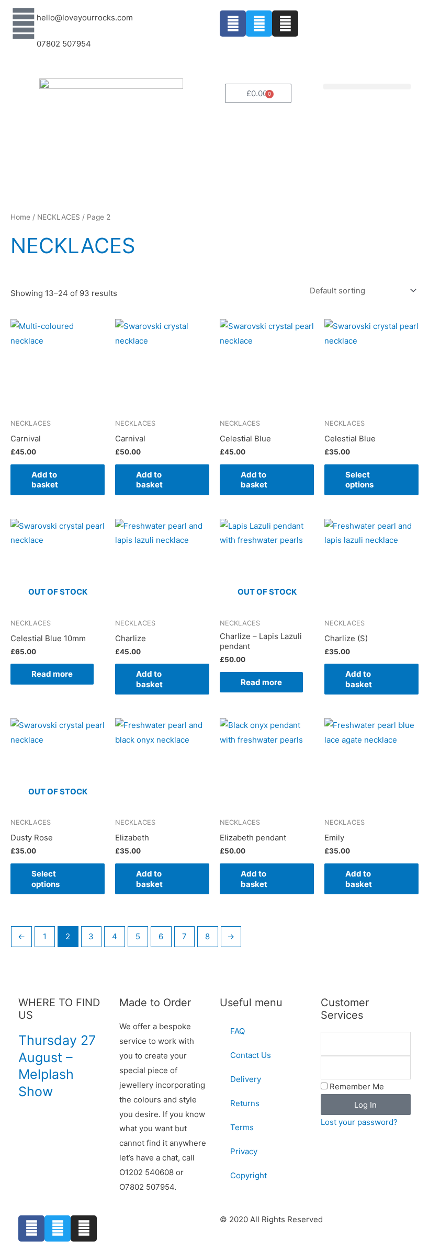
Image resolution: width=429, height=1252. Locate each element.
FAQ (237, 1031)
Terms (242, 1127)
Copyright (248, 1175)
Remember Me (356, 1086)
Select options (359, 480)
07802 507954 (64, 44)
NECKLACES (58, 217)
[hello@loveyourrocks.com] (23, 23)
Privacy (243, 1151)
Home (20, 217)
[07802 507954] (23, 50)
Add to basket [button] (44, 480)
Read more (52, 674)
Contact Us (250, 1055)
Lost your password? (359, 1122)
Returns (244, 1103)
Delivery (245, 1079)
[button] (367, 86)
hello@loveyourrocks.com (85, 17)
